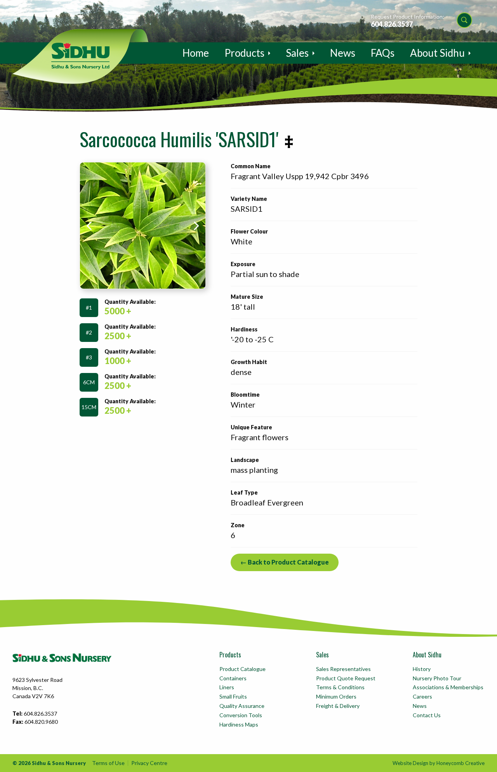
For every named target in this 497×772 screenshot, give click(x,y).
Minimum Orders (336, 696)
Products (244, 53)
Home (195, 53)
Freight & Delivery (338, 705)
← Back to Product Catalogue (284, 562)
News (342, 53)
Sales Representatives (343, 669)
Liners (226, 687)
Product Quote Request (345, 678)
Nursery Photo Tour (437, 678)
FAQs (382, 53)
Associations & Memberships (448, 687)
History (422, 669)
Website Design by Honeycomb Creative (439, 763)
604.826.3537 (392, 24)
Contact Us (427, 715)
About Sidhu (437, 53)
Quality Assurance (241, 705)
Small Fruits (233, 696)
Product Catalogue (242, 669)
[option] (143, 225)
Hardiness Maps (238, 724)
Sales (297, 53)
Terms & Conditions (340, 687)
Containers (233, 678)
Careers (422, 696)
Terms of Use (108, 763)
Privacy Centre (149, 763)
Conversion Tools (240, 715)
